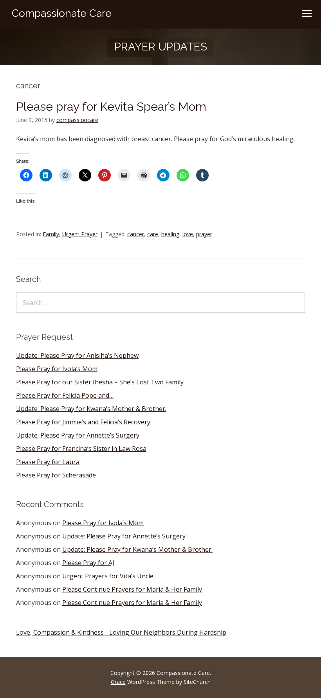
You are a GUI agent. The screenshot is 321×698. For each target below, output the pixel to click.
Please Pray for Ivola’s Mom (56, 368)
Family (51, 234)
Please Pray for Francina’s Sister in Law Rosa (81, 448)
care (152, 234)
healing (170, 234)
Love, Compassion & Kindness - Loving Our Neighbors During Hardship (121, 632)
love (187, 234)
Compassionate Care (62, 13)
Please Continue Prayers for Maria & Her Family (132, 589)
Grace (118, 681)
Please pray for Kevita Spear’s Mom (111, 106)
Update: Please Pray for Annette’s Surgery (77, 435)
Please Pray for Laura (47, 462)
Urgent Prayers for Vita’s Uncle (107, 576)
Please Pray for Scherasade (56, 475)
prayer (204, 234)
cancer (135, 234)
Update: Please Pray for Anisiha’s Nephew (77, 355)
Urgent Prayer (79, 234)
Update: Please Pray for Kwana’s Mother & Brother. (91, 408)
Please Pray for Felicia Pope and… (65, 395)
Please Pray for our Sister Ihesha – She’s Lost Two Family (100, 382)
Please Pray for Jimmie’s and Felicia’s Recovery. (83, 422)
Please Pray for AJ (88, 562)
